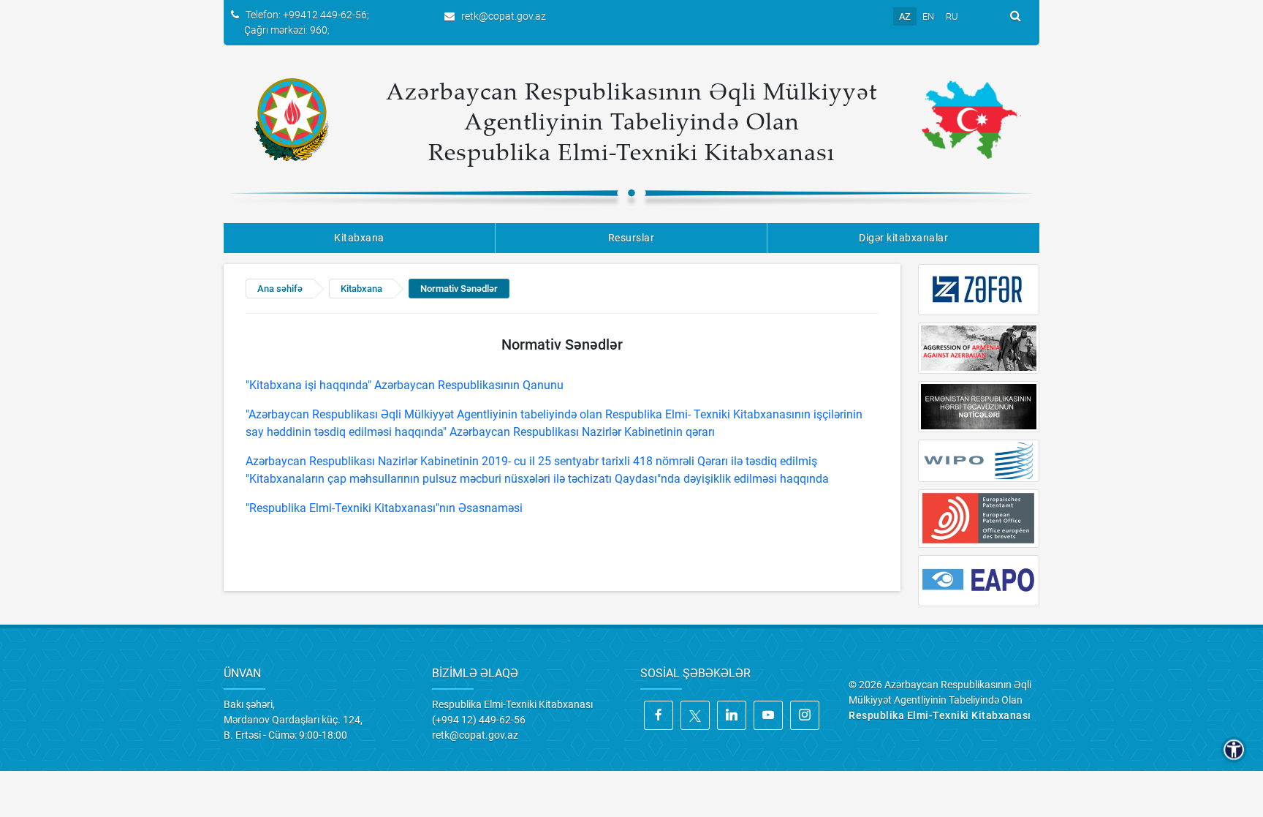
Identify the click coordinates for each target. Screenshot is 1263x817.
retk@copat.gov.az (503, 16)
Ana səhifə (280, 288)
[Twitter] (695, 715)
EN (928, 16)
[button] (1234, 749)
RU (952, 16)
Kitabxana (359, 238)
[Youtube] (768, 715)
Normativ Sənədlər (459, 288)
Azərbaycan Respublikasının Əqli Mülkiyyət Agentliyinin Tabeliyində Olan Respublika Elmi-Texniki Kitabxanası (631, 121)
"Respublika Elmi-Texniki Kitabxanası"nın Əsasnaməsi (384, 508)
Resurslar (631, 238)
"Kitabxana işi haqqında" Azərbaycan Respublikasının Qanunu (405, 385)
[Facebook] (658, 715)
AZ (905, 16)
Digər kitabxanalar (903, 238)
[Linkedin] (731, 715)
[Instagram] (804, 715)
